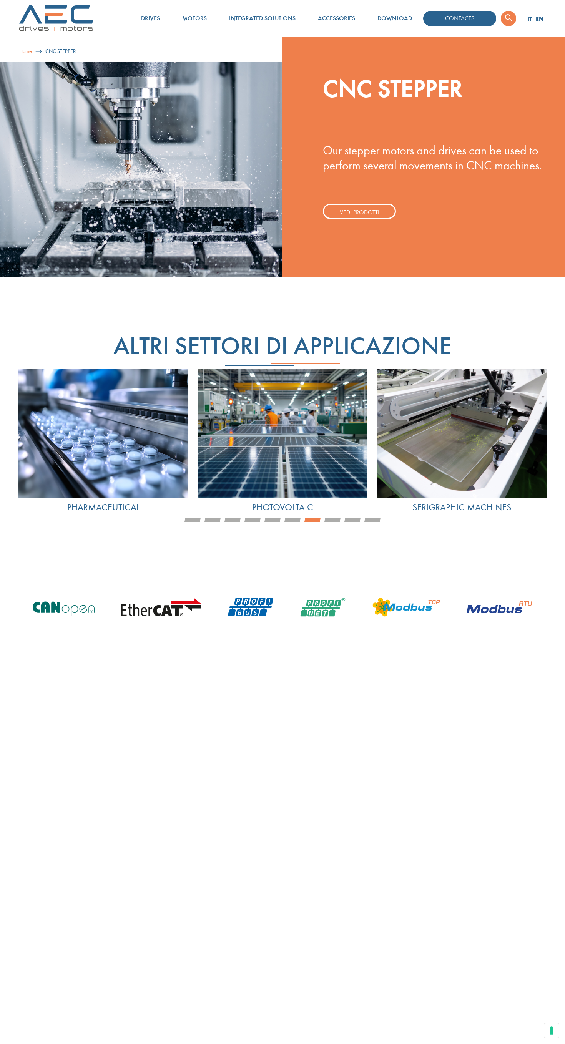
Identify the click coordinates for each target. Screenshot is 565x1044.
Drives (150, 18)
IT (530, 19)
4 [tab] (252, 520)
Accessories (336, 18)
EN (540, 19)
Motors (194, 18)
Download (394, 18)
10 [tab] (372, 520)
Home (25, 51)
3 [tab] (232, 520)
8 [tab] (332, 520)
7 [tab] (312, 520)
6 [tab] (292, 520)
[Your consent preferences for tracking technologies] (551, 1030)
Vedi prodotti (359, 212)
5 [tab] (272, 520)
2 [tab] (212, 520)
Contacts (459, 18)
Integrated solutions (262, 18)
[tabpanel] (103, 441)
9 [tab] (352, 520)
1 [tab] (192, 520)
